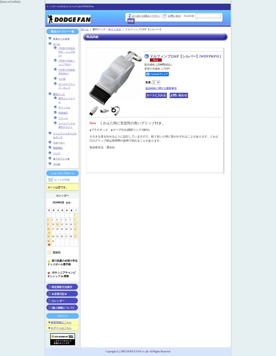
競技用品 (58, 148)
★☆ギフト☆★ (61, 158)
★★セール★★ (61, 38)
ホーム (85, 29)
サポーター (59, 142)
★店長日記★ (59, 293)
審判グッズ (59, 94)
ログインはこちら (61, 328)
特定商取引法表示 (62, 287)
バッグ (56, 153)
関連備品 (63, 113)
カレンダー (58, 300)
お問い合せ (174, 16)
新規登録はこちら (61, 322)
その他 (62, 79)
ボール (56, 44)
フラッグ (63, 118)
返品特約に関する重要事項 (161, 88)
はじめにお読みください (146, 16)
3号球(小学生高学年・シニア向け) (66, 52)
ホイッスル (64, 107)
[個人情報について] (63, 307)
